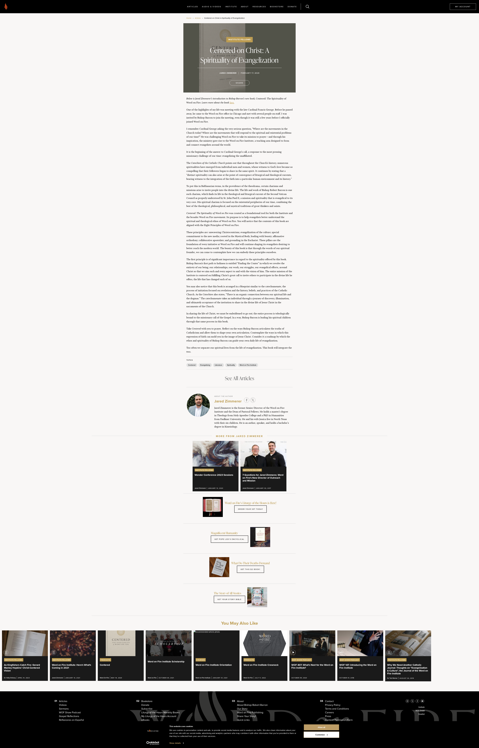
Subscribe (146, 709)
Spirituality (231, 365)
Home (188, 18)
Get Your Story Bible (229, 599)
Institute (231, 6)
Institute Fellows (239, 39)
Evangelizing (205, 365)
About (245, 6)
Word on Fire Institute (248, 365)
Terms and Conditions (337, 709)
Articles (192, 6)
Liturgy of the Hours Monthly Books (160, 712)
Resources (259, 6)
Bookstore (277, 6)
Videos (63, 705)
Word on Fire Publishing (250, 712)
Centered (191, 365)
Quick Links (243, 720)
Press (328, 716)
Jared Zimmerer (228, 73)
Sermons (64, 709)
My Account (463, 6)
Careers (329, 712)
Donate (292, 6)
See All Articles (239, 378)
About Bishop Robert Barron (252, 705)
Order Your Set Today (250, 509)
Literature (218, 365)
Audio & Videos (211, 6)
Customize (320, 735)
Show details (175, 743)
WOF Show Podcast (70, 712)
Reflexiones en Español (71, 720)
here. (232, 102)
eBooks (145, 720)
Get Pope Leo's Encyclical (229, 539)
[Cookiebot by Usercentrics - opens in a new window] (153, 743)
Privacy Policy (332, 705)
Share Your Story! (246, 716)
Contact (329, 701)
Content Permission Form (339, 720)
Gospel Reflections (69, 716)
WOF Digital (420, 710)
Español (422, 714)
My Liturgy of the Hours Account (158, 716)
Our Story (242, 709)
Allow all (321, 727)
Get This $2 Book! (250, 569)
